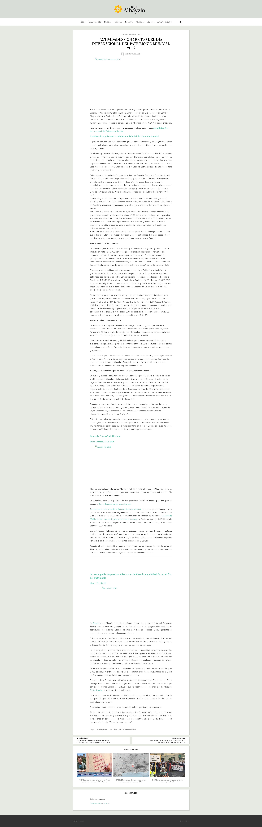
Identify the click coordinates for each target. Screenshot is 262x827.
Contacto (140, 22)
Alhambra (97, 623)
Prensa (105, 729)
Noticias (107, 22)
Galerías (118, 22)
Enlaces (150, 22)
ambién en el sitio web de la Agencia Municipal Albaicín (116, 509)
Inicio (83, 22)
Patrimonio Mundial (130, 729)
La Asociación (95, 22)
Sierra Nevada (96, 690)
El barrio (129, 22)
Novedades (100, 729)
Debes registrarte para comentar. (100, 803)
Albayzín (116, 729)
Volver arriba (183, 821)
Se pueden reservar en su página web (115, 503)
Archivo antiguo (165, 22)
